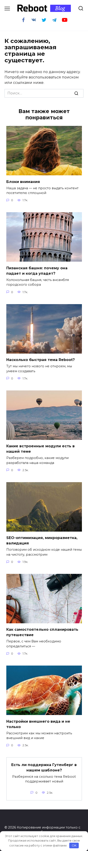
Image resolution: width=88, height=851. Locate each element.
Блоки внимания (23, 181)
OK (74, 845)
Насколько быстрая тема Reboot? (40, 360)
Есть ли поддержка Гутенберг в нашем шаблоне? (44, 767)
